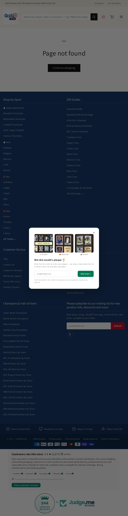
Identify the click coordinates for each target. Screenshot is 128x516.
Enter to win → (86, 274)
